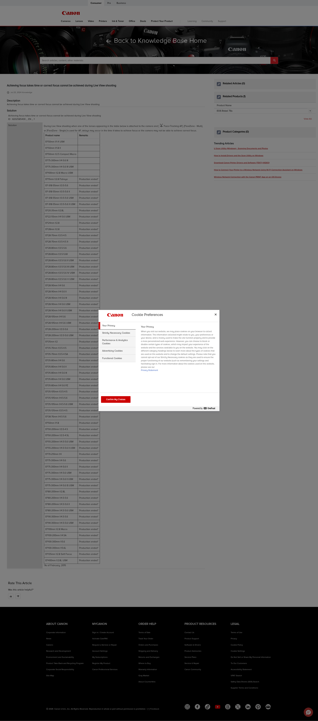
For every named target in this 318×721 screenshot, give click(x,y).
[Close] (215, 314)
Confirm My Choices (115, 399)
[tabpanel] (178, 349)
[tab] (117, 325)
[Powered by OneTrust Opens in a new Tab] (205, 409)
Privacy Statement (149, 370)
